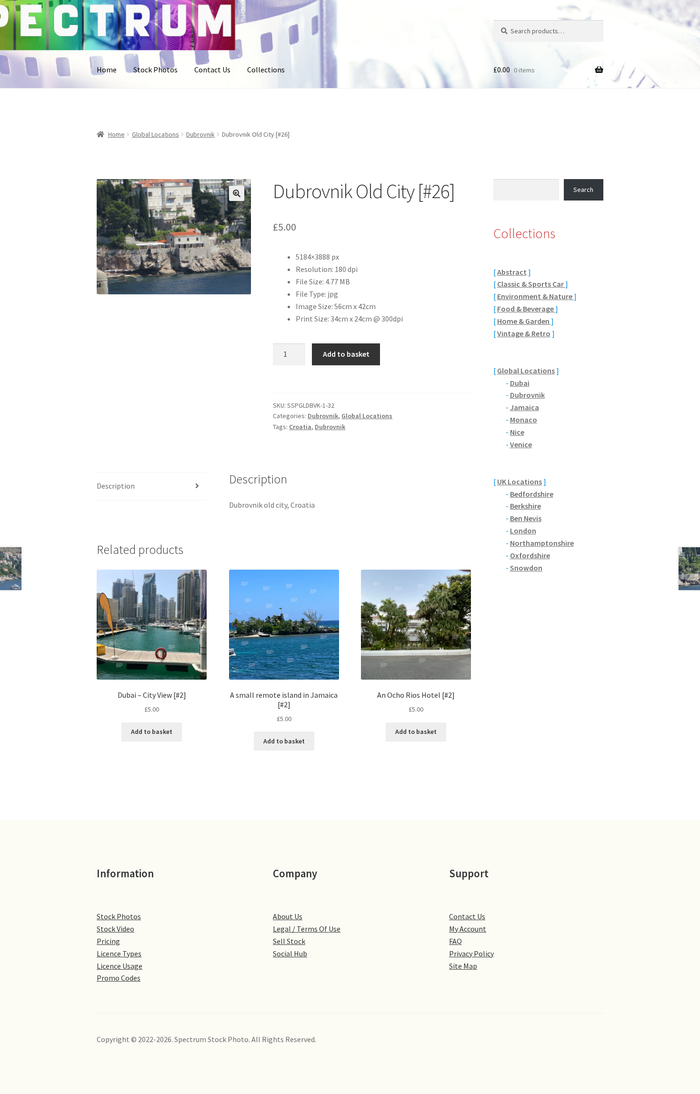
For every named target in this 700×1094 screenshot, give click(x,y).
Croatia (300, 426)
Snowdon (526, 567)
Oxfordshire (530, 555)
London (523, 530)
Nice (517, 432)
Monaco (523, 419)
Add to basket (346, 354)
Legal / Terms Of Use (306, 928)
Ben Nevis (525, 518)
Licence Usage (119, 966)
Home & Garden (524, 321)
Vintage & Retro (523, 333)
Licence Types (119, 953)
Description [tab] (116, 486)
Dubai (520, 383)
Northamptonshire (542, 543)
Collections (266, 69)
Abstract (512, 272)
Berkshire (525, 506)
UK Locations (519, 481)
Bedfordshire (531, 494)
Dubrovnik (200, 134)
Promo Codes (118, 978)
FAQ (455, 941)
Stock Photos (155, 69)
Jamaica (524, 407)
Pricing (108, 941)
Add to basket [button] (151, 731)
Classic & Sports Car (531, 284)
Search (583, 189)
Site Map (463, 966)
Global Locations (155, 134)
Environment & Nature (535, 296)
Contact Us (212, 69)
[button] (236, 193)
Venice (521, 444)
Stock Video (115, 928)
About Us (287, 916)
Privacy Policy (471, 953)
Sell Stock (289, 941)
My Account (467, 928)
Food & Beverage (526, 308)
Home (107, 69)
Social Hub (290, 953)
